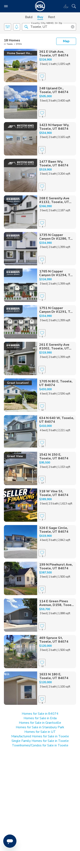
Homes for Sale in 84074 (40, 713)
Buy (40, 17)
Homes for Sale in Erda (40, 718)
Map (66, 41)
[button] (26, 27)
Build (28, 17)
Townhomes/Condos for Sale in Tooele (40, 745)
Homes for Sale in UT (40, 732)
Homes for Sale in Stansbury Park (40, 727)
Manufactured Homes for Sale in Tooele (40, 736)
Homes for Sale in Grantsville (40, 722)
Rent (51, 17)
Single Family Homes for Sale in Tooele (40, 741)
